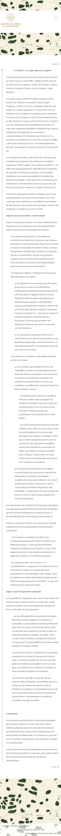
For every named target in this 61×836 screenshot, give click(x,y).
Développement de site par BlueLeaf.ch (42, 833)
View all (55, 64)
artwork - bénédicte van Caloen (15, 826)
